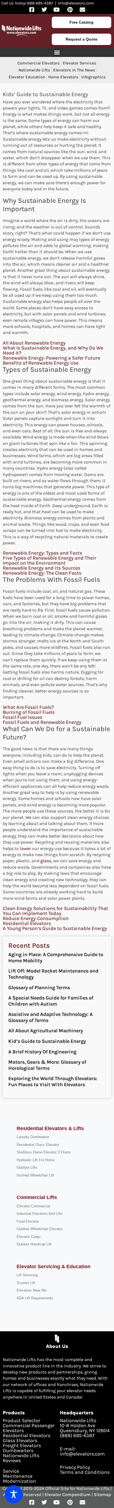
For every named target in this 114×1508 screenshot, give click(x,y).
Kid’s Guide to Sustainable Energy (47, 1041)
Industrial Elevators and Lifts (40, 1214)
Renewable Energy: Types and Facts (42, 553)
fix (40, 610)
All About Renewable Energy (34, 343)
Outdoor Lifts (27, 1167)
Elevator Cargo (28, 1237)
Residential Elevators (27, 923)
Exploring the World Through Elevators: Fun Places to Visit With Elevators (52, 1081)
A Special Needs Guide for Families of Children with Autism (50, 1001)
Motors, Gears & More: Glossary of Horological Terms (47, 1065)
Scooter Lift (26, 1283)
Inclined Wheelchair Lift (35, 1175)
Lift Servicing (27, 1275)
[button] (57, 52)
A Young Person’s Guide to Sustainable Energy (55, 928)
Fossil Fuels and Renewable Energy (42, 722)
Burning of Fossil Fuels (29, 712)
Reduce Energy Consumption (36, 918)
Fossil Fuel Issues (22, 717)
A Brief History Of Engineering (42, 1052)
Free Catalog (81, 22)
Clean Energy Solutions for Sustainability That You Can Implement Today (55, 910)
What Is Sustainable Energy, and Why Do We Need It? (53, 350)
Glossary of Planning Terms (39, 987)
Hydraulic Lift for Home (36, 1160)
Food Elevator (28, 1221)
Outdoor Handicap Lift (34, 1244)
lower (25, 848)
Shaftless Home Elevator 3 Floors (44, 1152)
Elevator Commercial (33, 1206)
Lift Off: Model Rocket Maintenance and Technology (53, 974)
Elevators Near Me (31, 1290)
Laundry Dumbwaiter (33, 1137)
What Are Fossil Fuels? (28, 707)
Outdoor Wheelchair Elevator (40, 1229)
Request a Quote (81, 39)
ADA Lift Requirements (35, 1298)
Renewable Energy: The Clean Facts (42, 573)
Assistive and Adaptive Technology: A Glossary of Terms (50, 1017)
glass (45, 860)
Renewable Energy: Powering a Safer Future (51, 358)
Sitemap (102, 1494)
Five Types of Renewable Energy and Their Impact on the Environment (49, 560)
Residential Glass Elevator (38, 1145)
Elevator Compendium (67, 1494)
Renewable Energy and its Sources (41, 568)
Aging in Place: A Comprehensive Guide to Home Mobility (55, 957)
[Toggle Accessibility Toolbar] (13, 1494)
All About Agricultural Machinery (45, 1031)
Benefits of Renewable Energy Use (41, 363)
